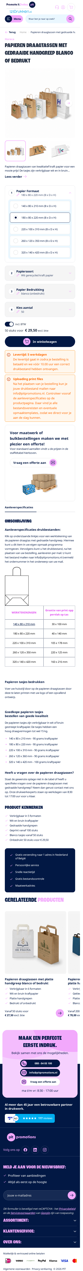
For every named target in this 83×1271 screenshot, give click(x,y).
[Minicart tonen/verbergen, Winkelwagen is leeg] (71, 7)
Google (45, 1213)
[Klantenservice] (57, 7)
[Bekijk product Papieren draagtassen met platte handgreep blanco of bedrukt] (60, 1013)
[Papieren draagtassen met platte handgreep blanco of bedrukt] (35, 942)
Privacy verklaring (42, 1269)
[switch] (9, 324)
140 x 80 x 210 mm (24, 624)
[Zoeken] (70, 19)
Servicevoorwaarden (22, 1213)
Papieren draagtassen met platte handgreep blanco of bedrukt (29, 981)
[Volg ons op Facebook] (25, 1150)
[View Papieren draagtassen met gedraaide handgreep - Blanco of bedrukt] (15, 150)
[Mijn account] (63, 7)
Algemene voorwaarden (16, 1269)
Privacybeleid (67, 1208)
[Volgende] (69, 103)
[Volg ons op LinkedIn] (35, 1150)
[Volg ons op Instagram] (45, 1150)
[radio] (40, 206)
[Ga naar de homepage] (21, 7)
